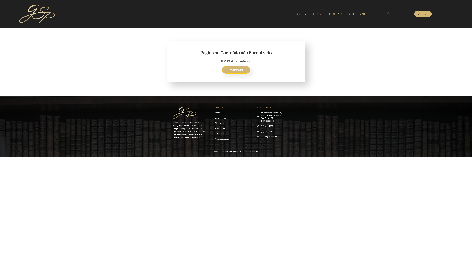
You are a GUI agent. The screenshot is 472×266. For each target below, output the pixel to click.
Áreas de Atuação (313, 14)
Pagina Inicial (236, 70)
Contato (361, 14)
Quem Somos (335, 14)
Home (299, 14)
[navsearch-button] (388, 13)
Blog (351, 14)
